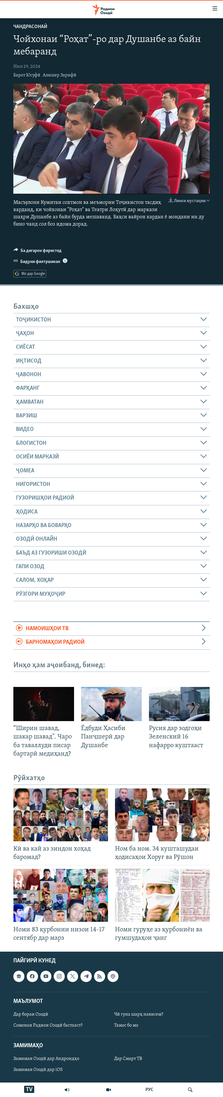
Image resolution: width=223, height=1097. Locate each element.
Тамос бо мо (126, 1025)
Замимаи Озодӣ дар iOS (38, 1069)
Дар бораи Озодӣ (30, 1014)
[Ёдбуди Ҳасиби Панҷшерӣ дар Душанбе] (111, 704)
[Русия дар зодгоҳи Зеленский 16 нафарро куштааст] (179, 704)
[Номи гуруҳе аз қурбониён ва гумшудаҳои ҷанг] (162, 895)
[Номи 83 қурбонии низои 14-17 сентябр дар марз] (60, 895)
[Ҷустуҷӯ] (190, 1090)
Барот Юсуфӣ (26, 75)
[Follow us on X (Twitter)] (72, 976)
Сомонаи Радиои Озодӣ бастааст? (47, 1025)
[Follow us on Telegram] (85, 976)
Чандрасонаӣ (30, 27)
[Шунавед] (67, 1090)
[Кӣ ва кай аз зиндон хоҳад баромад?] (60, 814)
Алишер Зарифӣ (59, 75)
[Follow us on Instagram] (59, 976)
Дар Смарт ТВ (128, 1058)
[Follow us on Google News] (18, 976)
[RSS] (99, 976)
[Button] (38, 251)
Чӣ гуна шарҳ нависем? (138, 1014)
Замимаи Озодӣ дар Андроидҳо (46, 1058)
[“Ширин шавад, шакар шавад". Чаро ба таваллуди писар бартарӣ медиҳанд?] (43, 704)
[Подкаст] (112, 976)
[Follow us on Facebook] (32, 976)
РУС (149, 1089)
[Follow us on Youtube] (45, 976)
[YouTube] (108, 1090)
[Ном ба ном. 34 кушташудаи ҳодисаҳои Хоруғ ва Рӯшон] (162, 814)
